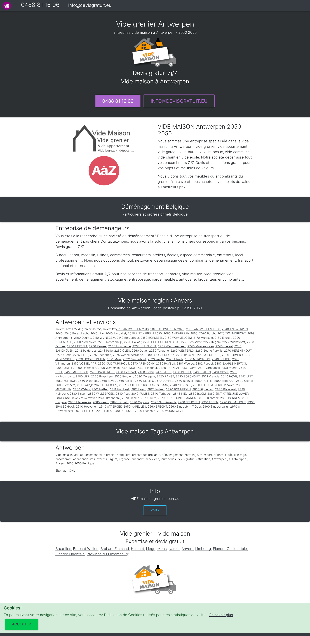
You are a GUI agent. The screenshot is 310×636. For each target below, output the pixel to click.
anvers (59, 329)
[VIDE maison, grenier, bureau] (7, 6)
